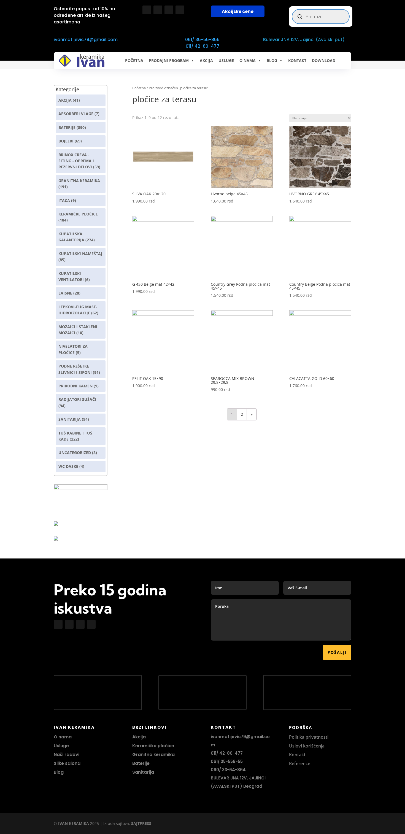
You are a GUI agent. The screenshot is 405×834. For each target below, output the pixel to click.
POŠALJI (337, 652)
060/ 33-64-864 (228, 770)
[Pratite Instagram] (157, 10)
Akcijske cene (237, 11)
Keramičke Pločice (78, 214)
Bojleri (66, 141)
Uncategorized (74, 452)
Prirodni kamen (75, 385)
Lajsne (65, 293)
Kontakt (297, 755)
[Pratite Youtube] (168, 10)
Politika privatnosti (308, 737)
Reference (299, 763)
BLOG (272, 60)
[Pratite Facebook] (146, 10)
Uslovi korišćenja (307, 746)
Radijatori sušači (77, 399)
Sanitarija (69, 419)
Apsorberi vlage (75, 113)
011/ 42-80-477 (202, 46)
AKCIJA (206, 60)
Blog (59, 772)
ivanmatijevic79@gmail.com (86, 39)
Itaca (64, 200)
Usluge (226, 60)
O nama (63, 737)
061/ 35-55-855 (202, 39)
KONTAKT (297, 60)
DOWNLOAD (323, 60)
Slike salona (67, 763)
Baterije (66, 127)
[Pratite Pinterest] (179, 10)
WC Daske (68, 466)
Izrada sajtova (116, 823)
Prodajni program (169, 60)
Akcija (65, 100)
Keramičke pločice (153, 746)
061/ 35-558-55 (227, 761)
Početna (134, 60)
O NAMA (247, 60)
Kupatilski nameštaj (80, 253)
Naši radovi (66, 754)
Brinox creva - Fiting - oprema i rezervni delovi (76, 161)
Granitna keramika (79, 180)
